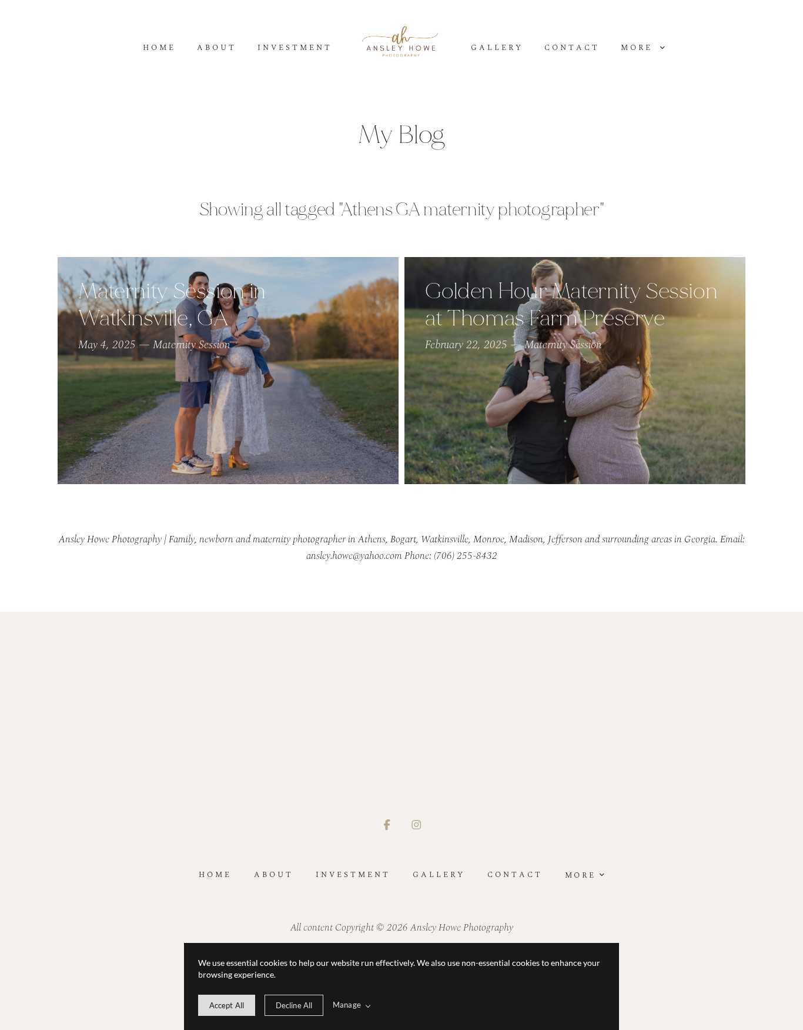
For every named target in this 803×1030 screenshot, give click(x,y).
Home (159, 48)
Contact (572, 48)
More (639, 48)
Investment (294, 48)
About (216, 48)
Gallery (497, 48)
